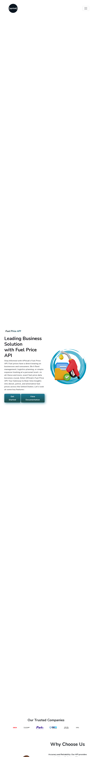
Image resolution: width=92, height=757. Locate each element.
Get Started (12, 398)
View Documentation (33, 398)
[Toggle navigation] (85, 8)
